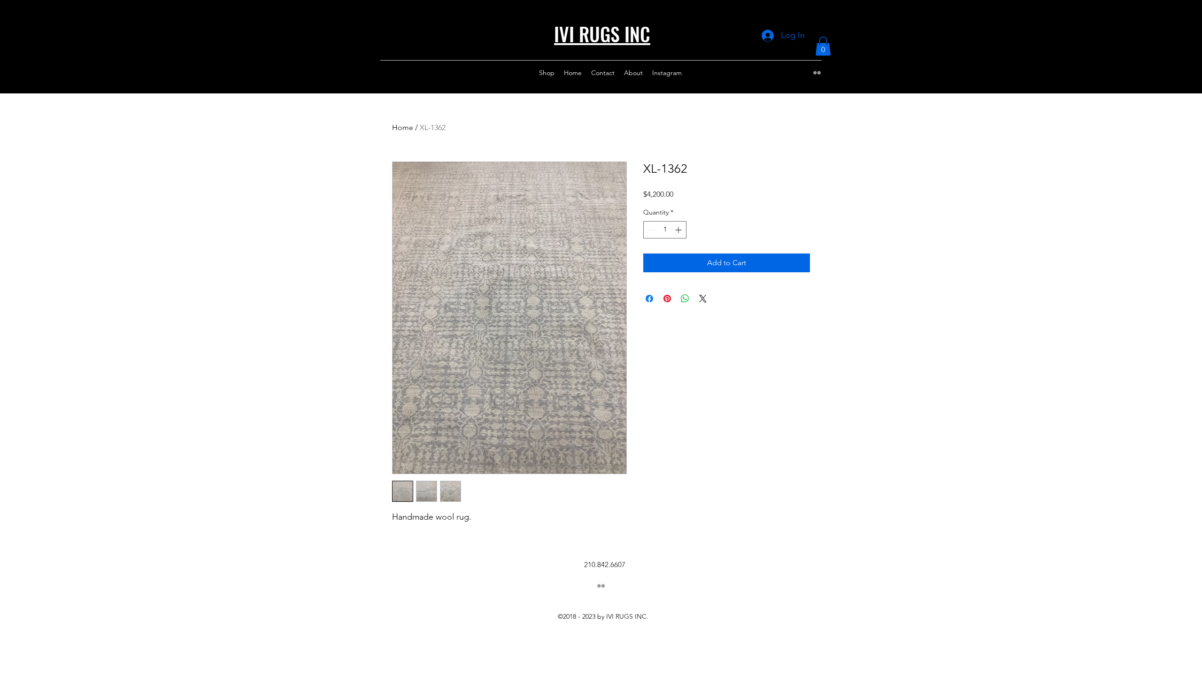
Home (402, 127)
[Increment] (679, 230)
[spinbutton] (664, 230)
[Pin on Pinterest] (667, 298)
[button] (823, 46)
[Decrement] (650, 230)
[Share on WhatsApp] (685, 298)
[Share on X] (703, 298)
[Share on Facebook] (649, 298)
